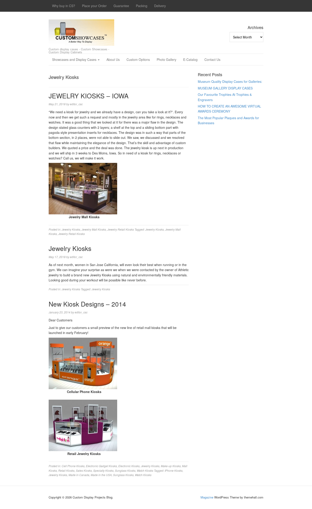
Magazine (207, 497)
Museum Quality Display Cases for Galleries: (230, 81)
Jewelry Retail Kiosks (120, 229)
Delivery (160, 5)
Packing (141, 5)
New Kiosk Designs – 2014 (87, 303)
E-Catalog (190, 59)
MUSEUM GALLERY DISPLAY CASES (225, 88)
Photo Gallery (166, 59)
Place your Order (94, 5)
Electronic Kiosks (129, 466)
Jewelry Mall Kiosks (94, 229)
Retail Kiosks (66, 470)
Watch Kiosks (145, 470)
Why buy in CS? (63, 5)
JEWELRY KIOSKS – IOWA (89, 95)
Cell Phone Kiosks (73, 466)
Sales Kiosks (84, 470)
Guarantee (121, 5)
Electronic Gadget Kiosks (101, 466)
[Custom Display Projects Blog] (81, 31)
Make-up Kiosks (171, 466)
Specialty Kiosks (103, 470)
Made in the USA (101, 475)
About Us (113, 59)
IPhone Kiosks (173, 470)
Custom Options (138, 59)
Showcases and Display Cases (74, 59)
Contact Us (212, 59)
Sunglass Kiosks (125, 470)
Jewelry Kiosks (71, 229)
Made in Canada (79, 475)
